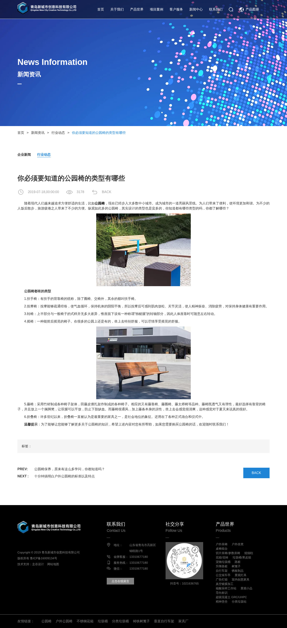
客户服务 (176, 9)
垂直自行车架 (164, 621)
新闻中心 (196, 9)
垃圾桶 (103, 621)
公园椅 (46, 621)
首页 (100, 9)
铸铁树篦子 (141, 621)
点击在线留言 (120, 581)
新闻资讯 (38, 132)
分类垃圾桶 (120, 621)
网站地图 (53, 564)
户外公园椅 (64, 621)
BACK (106, 192)
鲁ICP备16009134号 (43, 558)
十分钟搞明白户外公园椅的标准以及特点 (64, 476)
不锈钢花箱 (85, 621)
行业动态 (58, 132)
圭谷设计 (38, 564)
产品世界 (137, 9)
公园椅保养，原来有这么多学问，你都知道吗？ (69, 469)
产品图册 (252, 9)
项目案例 (156, 9)
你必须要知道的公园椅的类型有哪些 (99, 132)
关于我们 (117, 9)
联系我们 (215, 9)
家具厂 (183, 621)
